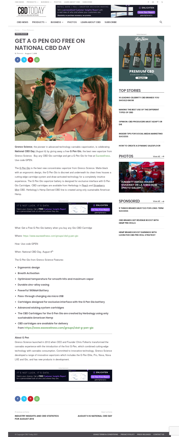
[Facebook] (148, 2)
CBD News (19, 2)
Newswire (20, 53)
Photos (57, 2)
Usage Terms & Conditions (105, 434)
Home (17, 30)
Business (45, 2)
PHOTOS (126, 156)
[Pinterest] (157, 2)
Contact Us (158, 434)
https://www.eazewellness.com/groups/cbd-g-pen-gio (50, 235)
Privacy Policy (127, 434)
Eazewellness (103, 155)
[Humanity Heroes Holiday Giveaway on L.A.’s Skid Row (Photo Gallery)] (141, 177)
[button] (160, 22)
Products (31, 2)
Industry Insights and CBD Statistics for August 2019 (37, 417)
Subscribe (87, 2)
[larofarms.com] (141, 80)
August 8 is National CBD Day (95, 415)
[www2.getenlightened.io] (63, 216)
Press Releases (21, 34)
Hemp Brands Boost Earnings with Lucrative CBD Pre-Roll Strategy (138, 233)
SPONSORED (129, 201)
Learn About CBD (72, 2)
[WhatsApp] (37, 60)
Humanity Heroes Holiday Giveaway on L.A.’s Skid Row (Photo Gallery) (139, 185)
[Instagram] (153, 2)
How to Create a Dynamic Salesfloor (139, 145)
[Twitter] (162, 2)
